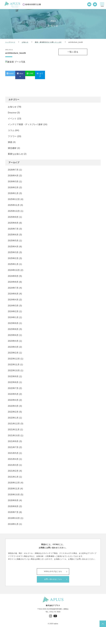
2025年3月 (13, 252)
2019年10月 (14, 518)
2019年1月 (13, 524)
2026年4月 (13, 175)
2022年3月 (13, 406)
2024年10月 (14, 270)
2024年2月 (13, 311)
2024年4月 (13, 300)
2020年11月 (14, 489)
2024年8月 (13, 282)
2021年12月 (14, 423)
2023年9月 (13, 323)
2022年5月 (13, 394)
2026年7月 (13, 170)
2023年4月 (13, 341)
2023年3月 (13, 347)
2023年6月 (13, 335)
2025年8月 (13, 223)
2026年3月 (13, 181)
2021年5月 (13, 453)
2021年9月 (13, 441)
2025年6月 (13, 235)
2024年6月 (13, 294)
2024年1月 (13, 317)
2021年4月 (13, 459)
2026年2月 (13, 187)
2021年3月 (13, 465)
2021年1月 (13, 477)
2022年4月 (13, 400)
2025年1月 (13, 264)
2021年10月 (14, 435)
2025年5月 (13, 240)
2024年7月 (13, 288)
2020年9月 (13, 500)
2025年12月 (14, 199)
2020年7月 (13, 512)
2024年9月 (13, 276)
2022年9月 (13, 376)
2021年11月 (14, 429)
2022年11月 (14, 364)
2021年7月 (13, 447)
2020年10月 (14, 494)
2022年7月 (13, 388)
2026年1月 (13, 193)
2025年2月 (13, 258)
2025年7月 (13, 229)
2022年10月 (14, 370)
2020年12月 (14, 483)
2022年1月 (13, 418)
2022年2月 (13, 412)
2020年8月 (13, 506)
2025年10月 (14, 211)
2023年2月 (13, 353)
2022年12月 (14, 359)
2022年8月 (13, 382)
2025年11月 (14, 205)
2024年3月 (13, 305)
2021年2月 (13, 471)
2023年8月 (13, 329)
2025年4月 (13, 246)
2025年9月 (13, 217)
